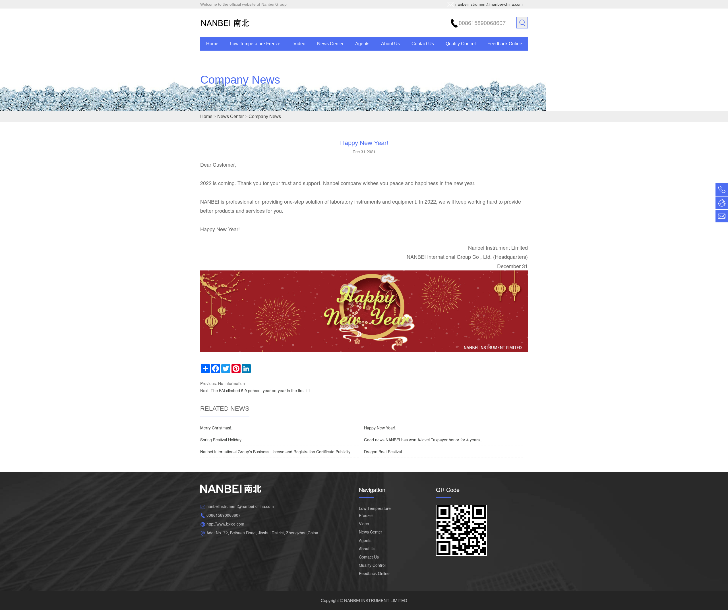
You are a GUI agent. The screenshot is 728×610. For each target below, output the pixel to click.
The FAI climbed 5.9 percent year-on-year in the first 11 (260, 390)
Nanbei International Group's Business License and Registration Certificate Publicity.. (276, 451)
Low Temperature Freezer (256, 43)
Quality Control (461, 43)
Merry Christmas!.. (216, 428)
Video (299, 43)
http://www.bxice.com (225, 524)
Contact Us (422, 43)
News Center (330, 43)
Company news (240, 79)
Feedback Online (504, 43)
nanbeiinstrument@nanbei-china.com (489, 4)
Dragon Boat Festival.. (384, 451)
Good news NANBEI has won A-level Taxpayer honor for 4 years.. (423, 439)
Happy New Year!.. (381, 428)
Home (212, 43)
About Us (390, 43)
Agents (362, 43)
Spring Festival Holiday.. (221, 439)
